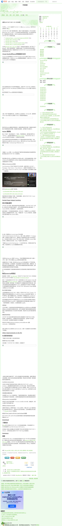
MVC (41, 62)
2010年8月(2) (43, 93)
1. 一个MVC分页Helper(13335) (46, 112)
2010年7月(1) (43, 95)
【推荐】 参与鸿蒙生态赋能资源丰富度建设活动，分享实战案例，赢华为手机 (17, 483)
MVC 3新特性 (23, 450)
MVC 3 (12, 450)
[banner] (3, 2)
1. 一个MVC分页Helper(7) (45, 145)
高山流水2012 (9, 461)
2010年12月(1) (43, 90)
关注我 (12, 457)
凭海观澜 (25, 5)
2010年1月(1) (43, 100)
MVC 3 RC (17, 450)
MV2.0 (42, 71)
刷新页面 (31, 478)
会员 (9, 1)
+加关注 (4, 465)
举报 (35, 475)
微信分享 (23, 457)
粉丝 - (8, 463)
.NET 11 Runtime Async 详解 (8, 516)
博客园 (3, 15)
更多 (41, 76)
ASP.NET (42, 63)
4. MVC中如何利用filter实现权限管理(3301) (49, 118)
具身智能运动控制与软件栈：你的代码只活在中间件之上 (14, 512)
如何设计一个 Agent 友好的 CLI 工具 (10, 520)
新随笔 (17, 15)
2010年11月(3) (43, 92)
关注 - (11, 463)
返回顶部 (36, 478)
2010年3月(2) (43, 98)
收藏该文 (18, 457)
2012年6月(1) (43, 106)
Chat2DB (32, 1)
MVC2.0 (42, 65)
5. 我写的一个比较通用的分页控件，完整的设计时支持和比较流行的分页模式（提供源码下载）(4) (50, 138)
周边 (12, 1)
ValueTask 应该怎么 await (7, 518)
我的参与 (42, 52)
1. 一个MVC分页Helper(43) (46, 127)
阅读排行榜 (50, 109)
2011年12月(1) (43, 89)
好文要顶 (7, 457)
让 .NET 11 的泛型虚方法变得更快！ (10, 514)
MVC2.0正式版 (44, 66)
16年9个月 (44, 18)
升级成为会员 (29, 467)
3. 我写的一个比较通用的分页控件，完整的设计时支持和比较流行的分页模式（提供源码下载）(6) (50, 152)
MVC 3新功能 (30, 450)
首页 (7, 15)
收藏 (33, 475)
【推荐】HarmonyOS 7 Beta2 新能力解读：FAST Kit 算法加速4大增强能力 (17, 485)
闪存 (23, 1)
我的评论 (42, 51)
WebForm (42, 74)
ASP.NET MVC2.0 (44, 73)
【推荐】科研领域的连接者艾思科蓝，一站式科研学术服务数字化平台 (16, 489)
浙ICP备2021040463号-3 (24, 525)
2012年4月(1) (43, 87)
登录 (19, 480)
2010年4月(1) (43, 97)
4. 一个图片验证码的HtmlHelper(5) (47, 154)
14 (43, 19)
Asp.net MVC (8, 450)
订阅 (21, 15)
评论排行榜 (50, 124)
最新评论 (42, 54)
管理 (27, 15)
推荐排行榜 (50, 142)
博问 (19, 1)
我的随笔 (42, 49)
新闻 (16, 1)
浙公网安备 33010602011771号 (11, 525)
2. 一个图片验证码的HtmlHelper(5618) (48, 114)
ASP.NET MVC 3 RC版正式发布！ (14, 469)
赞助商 (27, 1)
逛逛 (23, 480)
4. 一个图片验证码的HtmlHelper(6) (47, 135)
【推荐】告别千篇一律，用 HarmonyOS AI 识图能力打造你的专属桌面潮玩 (17, 487)
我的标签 (42, 55)
